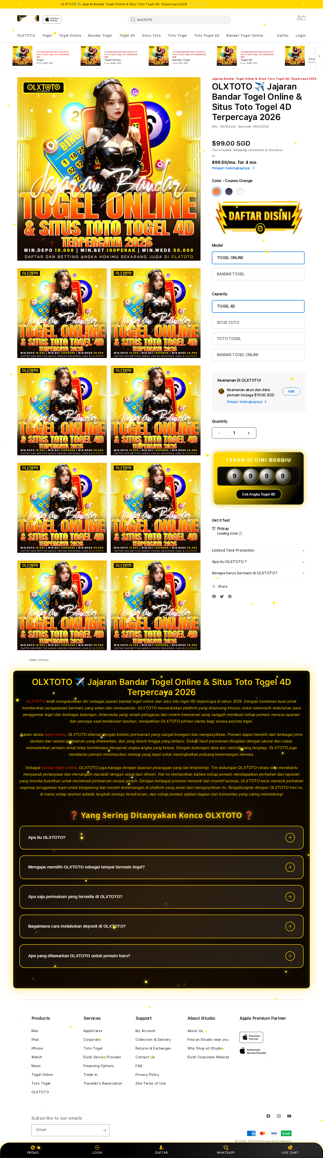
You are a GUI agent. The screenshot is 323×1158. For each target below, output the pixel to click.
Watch (36, 1057)
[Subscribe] (104, 1130)
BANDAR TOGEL (231, 274)
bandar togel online (59, 768)
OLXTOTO (26, 35)
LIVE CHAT (290, 1152)
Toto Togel (177, 35)
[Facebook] (215, 597)
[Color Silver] (240, 191)
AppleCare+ (93, 1031)
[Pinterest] (231, 597)
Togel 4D (127, 35)
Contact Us (145, 1057)
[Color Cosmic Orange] (216, 191)
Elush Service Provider (102, 1057)
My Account (145, 1031)
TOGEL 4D (226, 306)
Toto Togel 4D (207, 35)
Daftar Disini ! (198, 4)
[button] (26, 36)
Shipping (240, 150)
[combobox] (179, 19)
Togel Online (70, 35)
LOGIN (97, 1152)
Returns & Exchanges (153, 1048)
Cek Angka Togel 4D (258, 494)
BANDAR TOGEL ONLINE (238, 355)
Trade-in (90, 1075)
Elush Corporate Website (208, 1057)
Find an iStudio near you (208, 1040)
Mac (35, 1031)
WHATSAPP (226, 1152)
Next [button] (303, 4)
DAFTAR (161, 1152)
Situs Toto (151, 35)
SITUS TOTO (228, 322)
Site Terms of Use (150, 1083)
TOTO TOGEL (229, 338)
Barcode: (245, 126)
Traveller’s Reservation (102, 1083)
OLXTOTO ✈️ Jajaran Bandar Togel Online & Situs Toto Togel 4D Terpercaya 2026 (135, 4)
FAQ (139, 1066)
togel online (54, 735)
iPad (35, 1040)
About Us (195, 1031)
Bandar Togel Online (245, 35)
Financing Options (98, 1066)
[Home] (28, 18)
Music (36, 1066)
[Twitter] (223, 597)
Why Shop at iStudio (205, 1048)
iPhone (37, 1048)
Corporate (92, 1040)
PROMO (33, 1152)
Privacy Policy (147, 1075)
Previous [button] (19, 4)
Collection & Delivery (153, 1040)
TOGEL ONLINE (230, 257)
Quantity (219, 421)
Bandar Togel (100, 35)
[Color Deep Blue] (229, 191)
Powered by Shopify (277, 1141)
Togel (47, 35)
